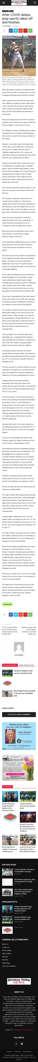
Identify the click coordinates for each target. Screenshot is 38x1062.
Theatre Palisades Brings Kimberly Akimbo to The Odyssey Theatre (23, 909)
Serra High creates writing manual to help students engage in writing (23, 892)
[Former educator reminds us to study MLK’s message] (7, 872)
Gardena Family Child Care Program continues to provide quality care (28, 630)
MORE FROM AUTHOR (26, 665)
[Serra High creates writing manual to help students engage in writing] (7, 892)
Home (4, 8)
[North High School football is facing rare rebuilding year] (7, 693)
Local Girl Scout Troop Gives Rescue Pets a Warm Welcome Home (27, 849)
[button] (35, 3)
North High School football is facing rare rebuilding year (24, 693)
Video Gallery (6, 953)
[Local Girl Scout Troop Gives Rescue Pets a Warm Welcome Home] (28, 839)
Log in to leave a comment (19, 714)
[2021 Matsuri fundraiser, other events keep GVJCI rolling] (7, 882)
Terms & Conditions (9, 966)
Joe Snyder (7, 26)
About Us (5, 944)
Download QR (7, 604)
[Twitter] (22, 1044)
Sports (11, 11)
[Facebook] (16, 1044)
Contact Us (6, 947)
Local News (11, 8)
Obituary (5, 957)
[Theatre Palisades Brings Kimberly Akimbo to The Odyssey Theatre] (10, 796)
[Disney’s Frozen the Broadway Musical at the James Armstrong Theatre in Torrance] (28, 817)
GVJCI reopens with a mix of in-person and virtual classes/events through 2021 (9, 630)
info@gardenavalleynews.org (23, 1030)
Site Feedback (27, 1051)
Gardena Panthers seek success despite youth (27, 806)
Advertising (6, 963)
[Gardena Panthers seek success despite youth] (7, 673)
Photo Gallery (6, 950)
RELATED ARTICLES (10, 665)
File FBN (5, 960)
